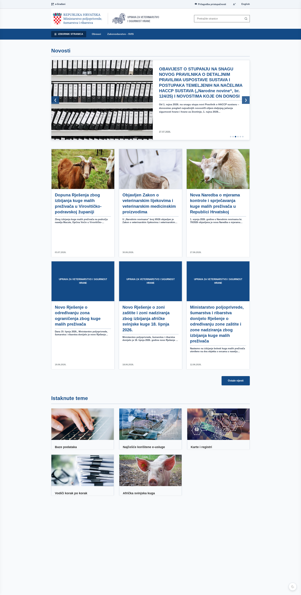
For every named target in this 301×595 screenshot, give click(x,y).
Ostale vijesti (236, 380)
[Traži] (245, 18)
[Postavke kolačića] (293, 587)
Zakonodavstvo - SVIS (120, 34)
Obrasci (96, 34)
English (245, 4)
